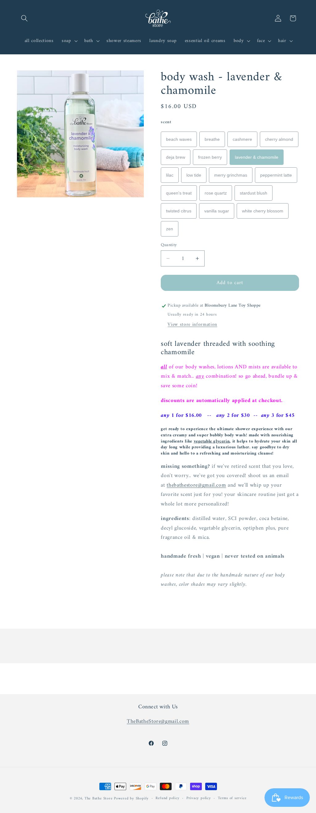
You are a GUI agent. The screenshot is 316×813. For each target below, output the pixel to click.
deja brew (175, 157)
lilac (169, 175)
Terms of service (232, 798)
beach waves (179, 139)
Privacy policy (198, 798)
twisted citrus (178, 210)
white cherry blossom (262, 210)
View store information (192, 325)
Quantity (169, 245)
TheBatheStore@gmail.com (158, 721)
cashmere (242, 139)
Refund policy (167, 798)
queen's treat (179, 193)
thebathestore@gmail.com (196, 485)
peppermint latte (276, 175)
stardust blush (253, 193)
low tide (193, 175)
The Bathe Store (99, 798)
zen (169, 228)
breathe (212, 139)
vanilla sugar (216, 210)
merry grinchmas (230, 175)
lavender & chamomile (256, 157)
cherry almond (279, 139)
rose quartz (216, 193)
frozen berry (210, 157)
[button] (24, 18)
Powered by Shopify (131, 798)
